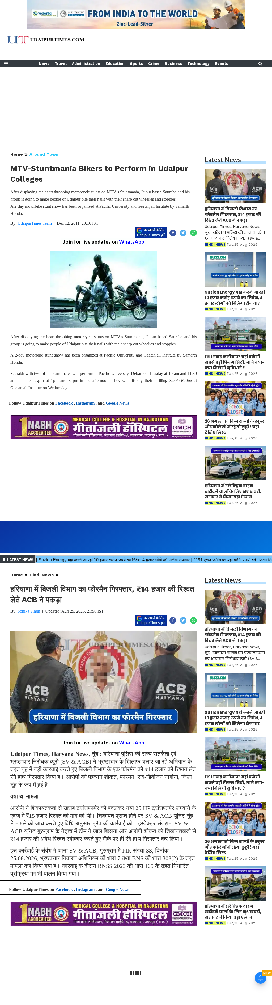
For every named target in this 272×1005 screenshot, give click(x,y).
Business (173, 63)
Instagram (85, 403)
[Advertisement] (136, 104)
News (44, 63)
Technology (198, 63)
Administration (86, 63)
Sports (136, 63)
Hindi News (41, 574)
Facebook (64, 403)
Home (16, 154)
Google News (117, 403)
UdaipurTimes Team (35, 223)
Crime (153, 63)
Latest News (223, 159)
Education (115, 63)
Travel (61, 63)
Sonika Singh (29, 611)
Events (221, 63)
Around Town (43, 154)
